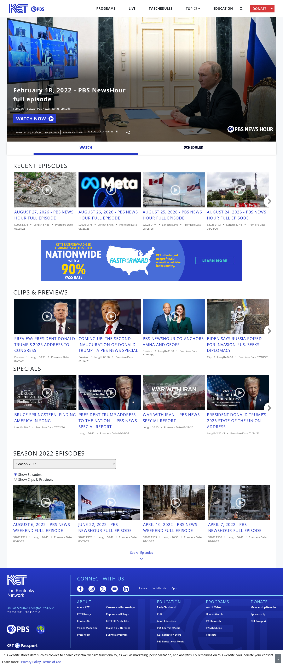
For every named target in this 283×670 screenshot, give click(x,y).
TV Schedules (160, 8)
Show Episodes (30, 474)
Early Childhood (166, 607)
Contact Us (83, 621)
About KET (83, 607)
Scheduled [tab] (193, 147)
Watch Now (31, 118)
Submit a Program (116, 634)
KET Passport (258, 621)
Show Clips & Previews (35, 479)
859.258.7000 (14, 612)
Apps (174, 588)
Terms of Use (51, 662)
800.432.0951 (32, 612)
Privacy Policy (31, 662)
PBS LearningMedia (168, 628)
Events (143, 588)
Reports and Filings (117, 614)
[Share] (126, 132)
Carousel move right (270, 201)
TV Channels (213, 621)
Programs (105, 8)
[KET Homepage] (18, 8)
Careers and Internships (120, 607)
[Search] (241, 9)
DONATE (259, 8)
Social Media (159, 588)
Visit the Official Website (100, 131)
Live (132, 8)
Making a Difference (118, 628)
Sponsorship (258, 614)
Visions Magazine (87, 628)
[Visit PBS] (37, 9)
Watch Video (213, 607)
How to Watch (214, 614)
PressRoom (83, 634)
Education (223, 8)
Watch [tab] (86, 147)
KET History (84, 614)
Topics (191, 8)
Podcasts (211, 634)
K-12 (159, 614)
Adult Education (166, 621)
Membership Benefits (263, 607)
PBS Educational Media (170, 641)
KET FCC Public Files (117, 621)
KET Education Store (169, 634)
